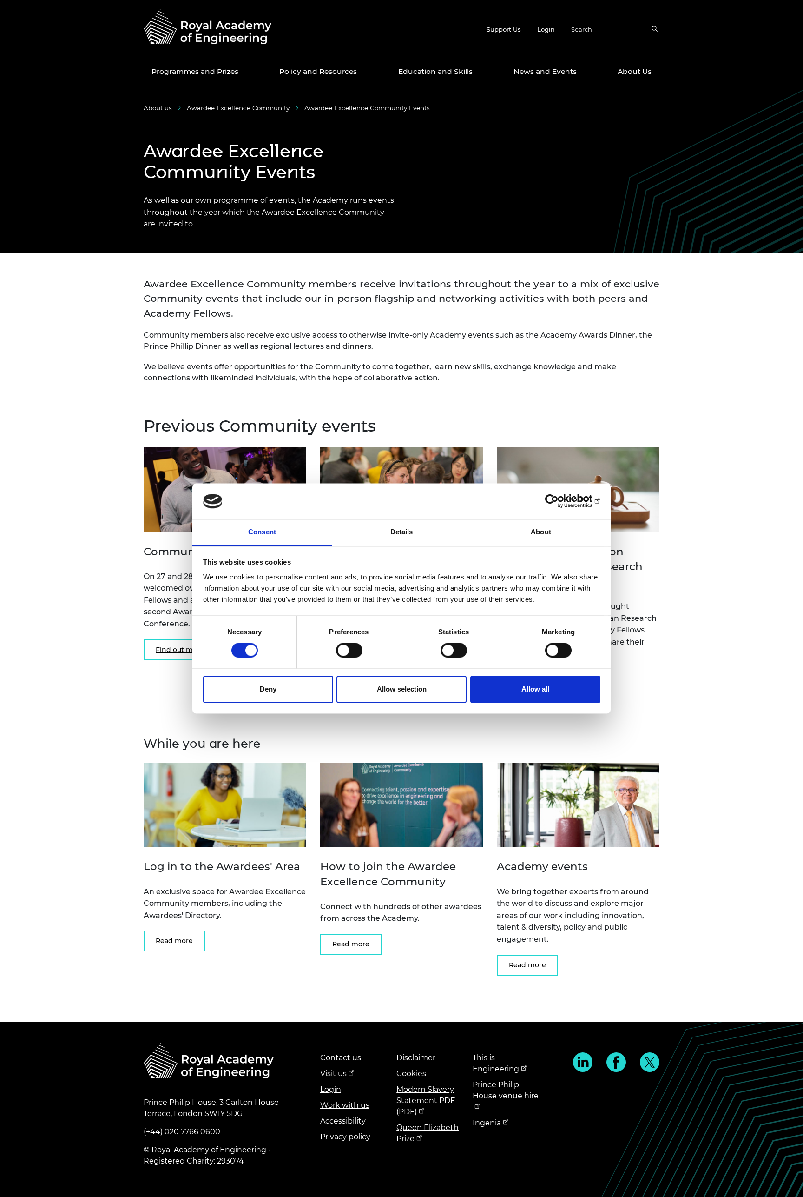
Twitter (649, 1062)
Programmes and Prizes (194, 71)
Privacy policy (345, 1136)
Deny (268, 689)
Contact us (340, 1057)
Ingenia (487, 1122)
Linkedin (582, 1062)
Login (546, 29)
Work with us (344, 1105)
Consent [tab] (262, 532)
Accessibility (343, 1121)
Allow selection (402, 689)
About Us (635, 71)
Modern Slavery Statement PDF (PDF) (425, 1100)
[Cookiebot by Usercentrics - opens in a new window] (559, 501)
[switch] (349, 650)
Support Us (504, 29)
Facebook (616, 1062)
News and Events (545, 71)
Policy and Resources (318, 71)
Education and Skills (435, 71)
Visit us (333, 1073)
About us (158, 108)
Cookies (411, 1073)
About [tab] (541, 532)
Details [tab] (401, 532)
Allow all (535, 689)
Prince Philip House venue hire (506, 1090)
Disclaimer (415, 1057)
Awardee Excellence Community (238, 108)
